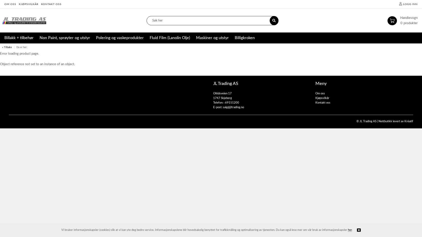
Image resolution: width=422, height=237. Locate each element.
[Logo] (24, 20)
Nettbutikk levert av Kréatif (395, 121)
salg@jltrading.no (233, 107)
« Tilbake (7, 47)
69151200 (232, 102)
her (350, 230)
